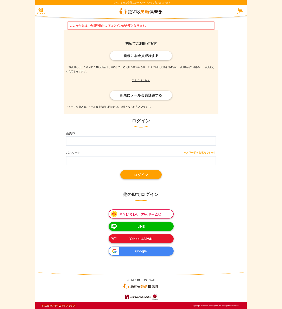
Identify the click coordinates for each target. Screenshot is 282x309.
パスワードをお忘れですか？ (200, 152)
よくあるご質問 (133, 280)
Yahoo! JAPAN (141, 239)
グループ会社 (149, 280)
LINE (141, 226)
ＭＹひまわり (141, 214)
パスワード (73, 152)
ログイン (141, 175)
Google (141, 251)
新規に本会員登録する (141, 56)
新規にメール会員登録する (141, 95)
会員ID (70, 133)
